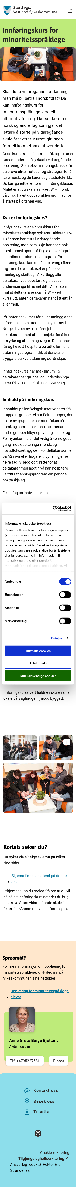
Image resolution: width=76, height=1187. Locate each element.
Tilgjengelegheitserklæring (41, 1158)
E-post (58, 1061)
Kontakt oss (45, 1090)
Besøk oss (43, 1101)
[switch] (65, 594)
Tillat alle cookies (38, 651)
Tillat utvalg (38, 663)
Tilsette (41, 1111)
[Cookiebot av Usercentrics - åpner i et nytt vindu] (53, 508)
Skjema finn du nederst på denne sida (39, 878)
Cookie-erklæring (54, 1152)
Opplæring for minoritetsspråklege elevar (40, 994)
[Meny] (70, 11)
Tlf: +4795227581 (25, 1061)
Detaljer (57, 638)
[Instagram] (38, 1134)
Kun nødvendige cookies (38, 675)
